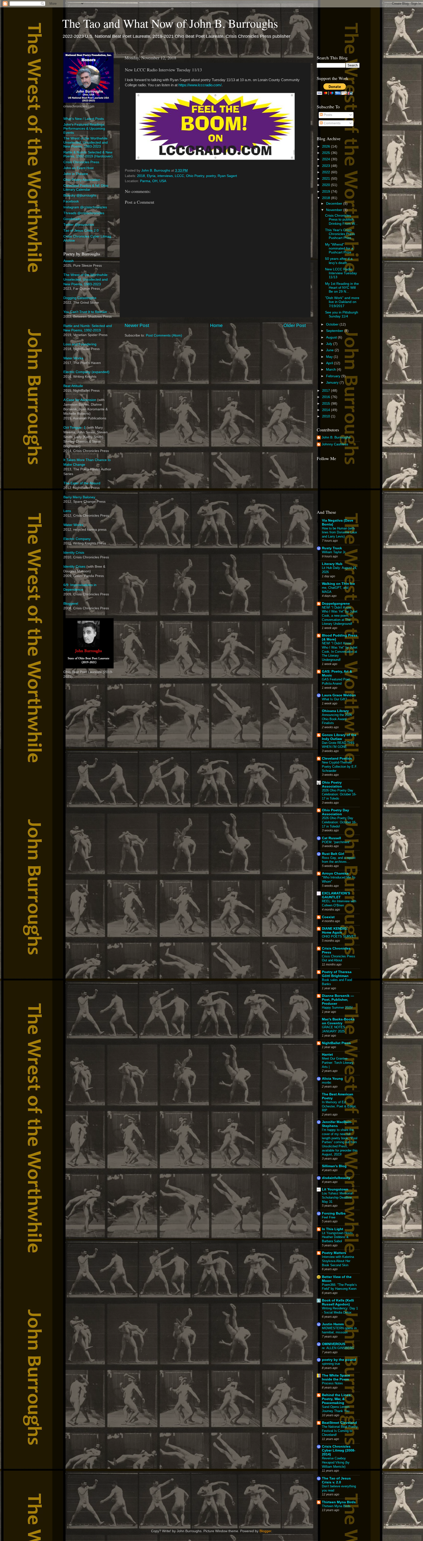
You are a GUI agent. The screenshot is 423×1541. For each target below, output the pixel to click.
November (334, 210)
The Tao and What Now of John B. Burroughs (170, 23)
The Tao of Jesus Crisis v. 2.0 (336, 1480)
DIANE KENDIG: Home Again (335, 930)
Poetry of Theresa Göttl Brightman (337, 974)
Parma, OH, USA (153, 181)
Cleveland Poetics (337, 758)
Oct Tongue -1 (74, 427)
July (329, 344)
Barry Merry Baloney (79, 497)
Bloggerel (70, 603)
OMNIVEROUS (333, 1344)
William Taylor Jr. (334, 552)
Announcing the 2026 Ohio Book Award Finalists (337, 719)
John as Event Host (78, 168)
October (333, 324)
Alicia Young (332, 1078)
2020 (326, 185)
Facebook (71, 201)
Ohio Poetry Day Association (335, 812)
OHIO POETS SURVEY (339, 936)
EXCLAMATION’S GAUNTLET (336, 895)
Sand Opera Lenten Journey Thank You (335, 1409)
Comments (332, 123)
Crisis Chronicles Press (81, 162)
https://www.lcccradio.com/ (200, 85)
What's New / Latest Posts (83, 119)
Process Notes (332, 1383)
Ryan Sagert (227, 176)
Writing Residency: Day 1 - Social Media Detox (340, 1310)
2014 (326, 410)
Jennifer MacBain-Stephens (337, 1124)
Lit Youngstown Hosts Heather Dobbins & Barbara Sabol (337, 1237)
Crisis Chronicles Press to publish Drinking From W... (341, 219)
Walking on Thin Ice (338, 584)
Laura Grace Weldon (339, 695)
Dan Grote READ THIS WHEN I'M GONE (338, 745)
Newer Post (137, 325)
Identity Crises (74, 566)
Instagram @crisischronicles (85, 207)
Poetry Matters (334, 1253)
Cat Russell (331, 838)
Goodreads (72, 219)
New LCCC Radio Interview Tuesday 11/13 (341, 273)
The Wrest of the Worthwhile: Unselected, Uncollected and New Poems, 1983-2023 (85, 142)
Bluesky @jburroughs (79, 195)
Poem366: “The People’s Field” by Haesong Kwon (339, 1287)
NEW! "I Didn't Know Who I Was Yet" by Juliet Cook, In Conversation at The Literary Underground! (339, 651)
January (333, 382)
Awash (68, 261)
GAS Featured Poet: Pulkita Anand (336, 681)
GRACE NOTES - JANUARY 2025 (334, 1029)
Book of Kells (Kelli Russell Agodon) (338, 1302)
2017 (326, 390)
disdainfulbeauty (336, 1178)
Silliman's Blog (334, 1166)
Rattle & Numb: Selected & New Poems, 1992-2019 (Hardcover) (88, 154)
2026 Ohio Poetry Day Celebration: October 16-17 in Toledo (339, 794)
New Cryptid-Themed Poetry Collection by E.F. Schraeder (339, 766)
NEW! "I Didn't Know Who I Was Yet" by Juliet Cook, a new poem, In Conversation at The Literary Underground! (339, 616)
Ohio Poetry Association (81, 180)
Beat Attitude (73, 386)
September (335, 331)
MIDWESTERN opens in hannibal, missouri (339, 1330)
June (330, 350)
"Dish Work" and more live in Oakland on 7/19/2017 (342, 302)
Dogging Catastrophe (79, 298)
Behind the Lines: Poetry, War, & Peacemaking (337, 1399)
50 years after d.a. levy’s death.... (339, 260)
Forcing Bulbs (334, 1213)
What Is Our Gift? (334, 699)
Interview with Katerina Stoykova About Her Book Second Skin (338, 1261)
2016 (326, 397)
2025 (326, 153)
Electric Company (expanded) (86, 372)
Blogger (265, 1531)
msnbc (326, 1082)
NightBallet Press (336, 1043)
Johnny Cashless (335, 444)
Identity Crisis (73, 552)
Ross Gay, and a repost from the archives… (338, 860)
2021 (326, 178)
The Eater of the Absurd (81, 483)
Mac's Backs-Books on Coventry (338, 1021)
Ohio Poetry (195, 176)
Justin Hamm (333, 1324)
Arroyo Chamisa (335, 873)
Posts (327, 115)
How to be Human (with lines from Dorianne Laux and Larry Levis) (339, 532)
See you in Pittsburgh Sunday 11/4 (341, 314)
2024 (326, 159)
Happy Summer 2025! (337, 1007)
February (333, 376)
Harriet (327, 1054)
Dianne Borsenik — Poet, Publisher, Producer (338, 999)
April (330, 363)
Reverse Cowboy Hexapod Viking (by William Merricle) (336, 1462)
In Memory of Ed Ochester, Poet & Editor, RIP (339, 1106)
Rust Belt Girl (333, 854)
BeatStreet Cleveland (339, 1423)
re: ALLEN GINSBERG (338, 1348)
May (330, 357)
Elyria (151, 176)
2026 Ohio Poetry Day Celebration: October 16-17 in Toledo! (339, 822)
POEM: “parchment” (336, 842)
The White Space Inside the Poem (336, 1377)
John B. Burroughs (336, 437)
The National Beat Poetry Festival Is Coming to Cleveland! (340, 1431)
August (332, 337)
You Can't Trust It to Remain (85, 312)
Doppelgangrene (336, 603)
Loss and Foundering (79, 344)
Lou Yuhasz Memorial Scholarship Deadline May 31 (337, 1197)
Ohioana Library (335, 711)
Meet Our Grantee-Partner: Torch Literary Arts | (337, 1062)
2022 (326, 172)
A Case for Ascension (79, 400)
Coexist (328, 917)
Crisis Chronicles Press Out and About (338, 958)
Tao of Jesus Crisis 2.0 (81, 230)
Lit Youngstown (335, 1189)
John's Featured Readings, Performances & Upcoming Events (84, 128)
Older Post (294, 325)
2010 (326, 416)
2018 (141, 176)
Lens (67, 511)
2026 (326, 146)
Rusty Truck (332, 548)
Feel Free (328, 1217)
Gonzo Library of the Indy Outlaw (339, 737)
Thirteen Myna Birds (339, 1502)
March (331, 369)
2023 (326, 166)
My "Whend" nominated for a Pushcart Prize (339, 248)
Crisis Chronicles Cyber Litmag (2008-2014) (338, 1450)
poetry (211, 176)
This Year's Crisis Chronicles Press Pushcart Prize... (340, 234)
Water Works (73, 358)
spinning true (331, 1364)
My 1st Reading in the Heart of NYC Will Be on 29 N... (342, 287)
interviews (165, 176)
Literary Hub (332, 564)
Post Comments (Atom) (164, 335)
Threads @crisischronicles (83, 213)
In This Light (332, 1229)
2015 (326, 403)
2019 (326, 191)
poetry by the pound (339, 1360)
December (334, 203)
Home (216, 325)
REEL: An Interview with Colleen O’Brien (339, 903)
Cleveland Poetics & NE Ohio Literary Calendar (85, 187)
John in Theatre (75, 174)
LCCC (179, 176)
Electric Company (77, 539)
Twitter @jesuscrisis (78, 224)
